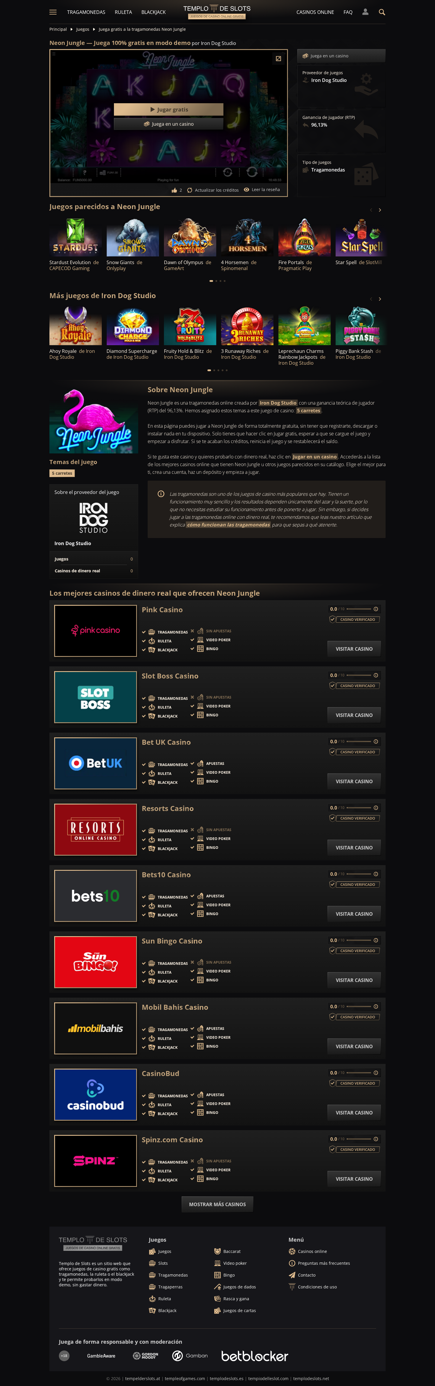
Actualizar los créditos (217, 190)
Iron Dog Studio (278, 403)
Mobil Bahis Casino (175, 1007)
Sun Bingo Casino (172, 941)
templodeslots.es (227, 1378)
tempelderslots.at (142, 1378)
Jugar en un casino (315, 456)
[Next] (379, 210)
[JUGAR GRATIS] (75, 236)
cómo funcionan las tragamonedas (228, 524)
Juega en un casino (329, 56)
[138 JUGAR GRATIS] (304, 236)
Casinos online (315, 12)
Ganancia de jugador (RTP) (328, 117)
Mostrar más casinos (217, 1204)
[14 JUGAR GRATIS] (247, 236)
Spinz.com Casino (172, 1139)
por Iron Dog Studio (214, 43)
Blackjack (153, 12)
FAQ (348, 12)
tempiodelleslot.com (268, 1378)
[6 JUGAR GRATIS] (362, 236)
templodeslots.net (311, 1378)
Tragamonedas (86, 12)
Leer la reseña (266, 189)
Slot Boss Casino (170, 676)
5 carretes (308, 410)
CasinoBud (160, 1073)
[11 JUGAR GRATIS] (190, 236)
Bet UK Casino (166, 742)
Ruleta (123, 12)
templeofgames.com (185, 1378)
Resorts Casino (168, 808)
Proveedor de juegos (322, 72)
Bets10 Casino (166, 874)
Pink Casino (162, 609)
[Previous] (371, 210)
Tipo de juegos (316, 162)
